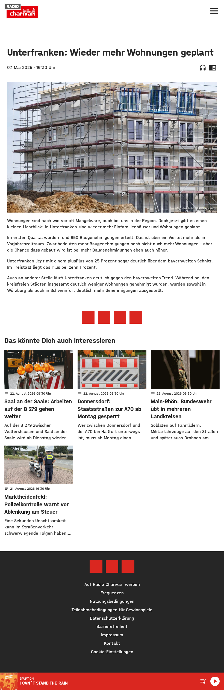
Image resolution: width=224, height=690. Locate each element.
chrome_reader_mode (212, 67)
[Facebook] (96, 566)
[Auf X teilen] (104, 317)
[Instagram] (112, 566)
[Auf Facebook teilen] (88, 317)
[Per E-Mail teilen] (135, 317)
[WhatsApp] (128, 566)
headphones (203, 67)
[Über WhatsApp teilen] (120, 317)
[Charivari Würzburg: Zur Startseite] (21, 11)
